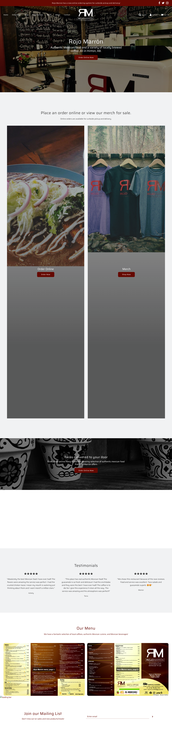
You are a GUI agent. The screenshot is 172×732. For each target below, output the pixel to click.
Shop (26, 14)
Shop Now (126, 274)
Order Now (16, 14)
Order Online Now (86, 57)
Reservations (37, 14)
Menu (49, 14)
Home (6, 14)
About (57, 14)
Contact (67, 14)
